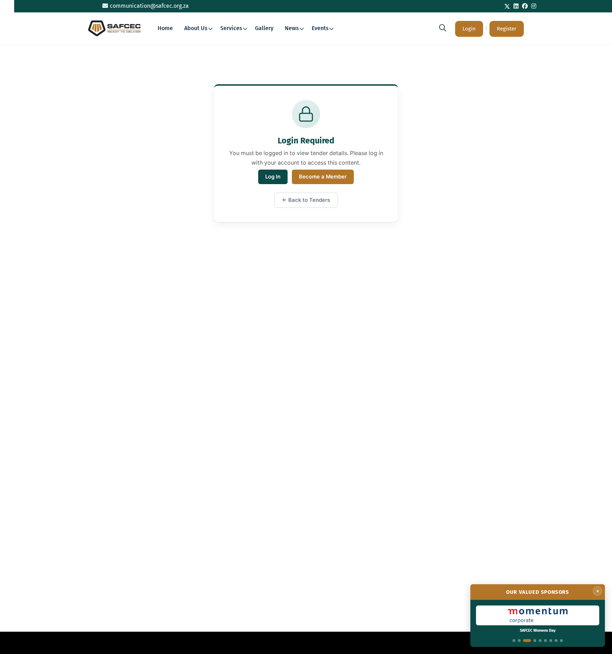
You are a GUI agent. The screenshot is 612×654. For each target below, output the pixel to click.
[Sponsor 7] (550, 640)
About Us (196, 28)
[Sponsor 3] (527, 640)
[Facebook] (525, 6)
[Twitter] (507, 6)
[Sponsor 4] (534, 640)
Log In (272, 177)
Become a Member (323, 177)
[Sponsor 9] (561, 640)
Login (469, 28)
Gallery (264, 28)
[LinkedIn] (516, 6)
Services (231, 28)
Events (320, 28)
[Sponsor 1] (513, 640)
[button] (442, 28)
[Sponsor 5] (540, 640)
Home (165, 28)
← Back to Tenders (306, 200)
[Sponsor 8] (556, 640)
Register (506, 28)
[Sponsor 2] (519, 640)
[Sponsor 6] (545, 640)
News (292, 28)
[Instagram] (533, 6)
